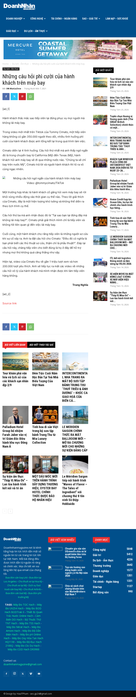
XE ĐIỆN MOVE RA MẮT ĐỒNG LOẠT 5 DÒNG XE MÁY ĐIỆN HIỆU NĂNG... (122, 278)
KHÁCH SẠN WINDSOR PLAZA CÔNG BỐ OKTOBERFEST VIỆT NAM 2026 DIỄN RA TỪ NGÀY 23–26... (121, 165)
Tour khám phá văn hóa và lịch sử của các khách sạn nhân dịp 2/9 (15, 379)
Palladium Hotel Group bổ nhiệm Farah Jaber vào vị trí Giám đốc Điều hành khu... (121, 185)
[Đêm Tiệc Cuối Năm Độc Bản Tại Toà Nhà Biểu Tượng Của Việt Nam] (45, 361)
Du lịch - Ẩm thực (20, 63)
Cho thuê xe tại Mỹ (17, 585)
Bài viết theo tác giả (41, 344)
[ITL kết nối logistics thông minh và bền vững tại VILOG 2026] (100, 261)
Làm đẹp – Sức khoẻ (117, 18)
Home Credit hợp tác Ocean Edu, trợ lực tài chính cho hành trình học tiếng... (121, 203)
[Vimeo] (31, 674)
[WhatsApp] (30, 96)
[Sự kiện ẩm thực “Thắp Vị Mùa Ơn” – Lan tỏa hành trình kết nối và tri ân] (15, 464)
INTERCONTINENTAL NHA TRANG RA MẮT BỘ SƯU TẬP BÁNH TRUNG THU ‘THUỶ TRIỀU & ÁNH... (120, 143)
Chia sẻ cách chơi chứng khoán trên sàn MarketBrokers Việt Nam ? (75, 590)
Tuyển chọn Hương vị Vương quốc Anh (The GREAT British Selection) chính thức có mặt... (121, 122)
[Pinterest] (22, 96)
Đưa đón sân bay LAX (16, 577)
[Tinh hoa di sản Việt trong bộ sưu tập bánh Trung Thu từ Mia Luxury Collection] (45, 415)
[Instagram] (14, 673)
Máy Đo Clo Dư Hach (27, 645)
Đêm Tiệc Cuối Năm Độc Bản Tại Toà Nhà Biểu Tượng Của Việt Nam (45, 379)
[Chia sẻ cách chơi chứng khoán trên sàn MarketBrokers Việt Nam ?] (55, 589)
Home (5, 63)
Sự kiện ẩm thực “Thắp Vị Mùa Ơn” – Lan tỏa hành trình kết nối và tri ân (15, 482)
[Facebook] (6, 96)
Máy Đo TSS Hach (29, 623)
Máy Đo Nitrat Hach (17, 627)
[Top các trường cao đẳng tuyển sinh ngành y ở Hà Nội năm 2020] (55, 571)
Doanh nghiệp (14, 18)
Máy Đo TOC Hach (24, 604)
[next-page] (10, 511)
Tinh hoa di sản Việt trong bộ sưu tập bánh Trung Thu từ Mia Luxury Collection (45, 434)
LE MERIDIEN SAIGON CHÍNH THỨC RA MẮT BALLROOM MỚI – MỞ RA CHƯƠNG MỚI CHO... (121, 242)
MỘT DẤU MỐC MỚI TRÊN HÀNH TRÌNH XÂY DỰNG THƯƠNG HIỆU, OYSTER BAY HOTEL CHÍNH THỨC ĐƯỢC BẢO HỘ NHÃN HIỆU (45, 488)
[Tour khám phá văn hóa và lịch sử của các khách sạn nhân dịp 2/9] (15, 361)
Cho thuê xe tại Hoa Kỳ (30, 581)
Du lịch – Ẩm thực (34, 31)
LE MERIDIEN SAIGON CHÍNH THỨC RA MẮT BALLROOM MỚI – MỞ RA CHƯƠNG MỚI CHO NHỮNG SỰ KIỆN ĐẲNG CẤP (74, 438)
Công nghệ (36, 18)
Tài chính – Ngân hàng (64, 18)
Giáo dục (11, 31)
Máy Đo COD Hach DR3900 (23, 649)
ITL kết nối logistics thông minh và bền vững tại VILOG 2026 (120, 261)
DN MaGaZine (13, 88)
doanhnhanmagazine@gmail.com (23, 664)
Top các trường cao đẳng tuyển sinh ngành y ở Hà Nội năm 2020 (76, 571)
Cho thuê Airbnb (32, 589)
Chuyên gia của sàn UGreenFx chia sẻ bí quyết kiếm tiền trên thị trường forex (75, 553)
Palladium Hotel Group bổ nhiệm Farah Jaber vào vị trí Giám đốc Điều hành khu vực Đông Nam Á (14, 436)
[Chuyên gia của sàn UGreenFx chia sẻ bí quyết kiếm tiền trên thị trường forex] (55, 552)
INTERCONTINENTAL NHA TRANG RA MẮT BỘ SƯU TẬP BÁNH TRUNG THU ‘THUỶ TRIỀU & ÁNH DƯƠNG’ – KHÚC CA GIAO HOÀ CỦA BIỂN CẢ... (75, 386)
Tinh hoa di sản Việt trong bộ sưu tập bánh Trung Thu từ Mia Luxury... (121, 222)
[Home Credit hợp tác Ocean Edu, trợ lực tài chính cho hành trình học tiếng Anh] (100, 203)
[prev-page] (4, 511)
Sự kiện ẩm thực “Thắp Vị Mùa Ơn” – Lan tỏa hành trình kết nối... (121, 297)
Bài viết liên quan (15, 344)
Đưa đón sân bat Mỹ (16, 593)
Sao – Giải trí (90, 18)
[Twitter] (14, 96)
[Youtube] (39, 674)
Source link (9, 303)
